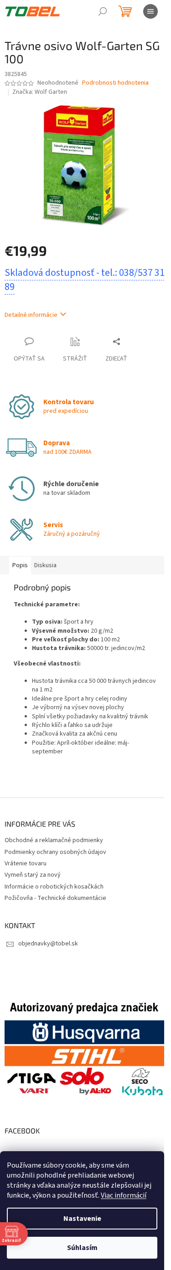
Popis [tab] (20, 565)
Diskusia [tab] (45, 565)
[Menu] (150, 11)
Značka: (39, 92)
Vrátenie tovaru (26, 863)
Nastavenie (82, 1219)
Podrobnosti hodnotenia (115, 83)
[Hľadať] (102, 11)
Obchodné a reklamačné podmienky (54, 840)
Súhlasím (82, 1248)
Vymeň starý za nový (33, 874)
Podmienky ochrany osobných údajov (55, 852)
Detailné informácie (31, 315)
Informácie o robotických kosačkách (54, 886)
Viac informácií (123, 1195)
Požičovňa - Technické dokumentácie (55, 898)
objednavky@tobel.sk (48, 943)
